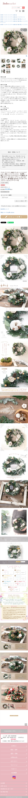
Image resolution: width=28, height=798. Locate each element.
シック (24, 19)
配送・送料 (14, 749)
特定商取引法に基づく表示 (7, 788)
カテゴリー (14, 761)
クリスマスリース (21, 17)
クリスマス (25, 21)
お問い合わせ (4, 786)
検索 (23, 8)
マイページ (14, 765)
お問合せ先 (14, 757)
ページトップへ (26, 724)
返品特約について (5, 209)
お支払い (14, 746)
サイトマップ (4, 794)
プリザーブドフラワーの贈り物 (10, 14)
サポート (14, 769)
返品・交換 (14, 753)
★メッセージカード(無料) (6, 195)
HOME (1, 14)
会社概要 (14, 772)
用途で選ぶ (20, 19)
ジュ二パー (3, 22)
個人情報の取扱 (4, 791)
